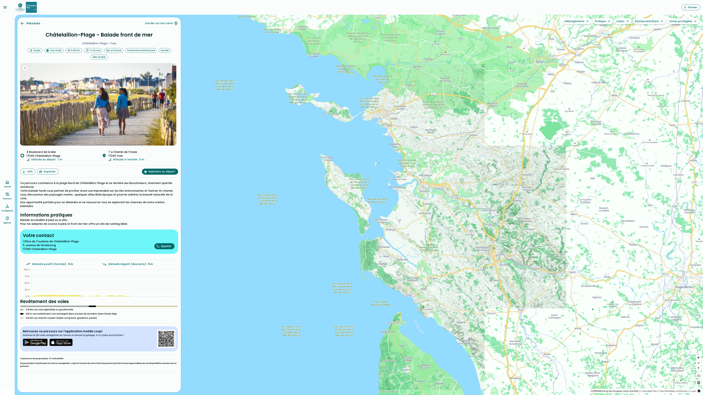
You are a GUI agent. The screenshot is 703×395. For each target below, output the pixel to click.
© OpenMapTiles (648, 390)
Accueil (7, 186)
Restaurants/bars (647, 21)
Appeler (166, 246)
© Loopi (692, 390)
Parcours (33, 23)
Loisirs (620, 21)
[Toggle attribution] (699, 391)
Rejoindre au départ (161, 171)
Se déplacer (7, 210)
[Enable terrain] (698, 375)
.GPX (30, 171)
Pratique (600, 21)
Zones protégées (680, 21)
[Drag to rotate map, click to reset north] (698, 368)
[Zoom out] (698, 363)
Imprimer (50, 171)
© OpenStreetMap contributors (672, 390)
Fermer (692, 7)
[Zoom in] (698, 357)
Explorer (7, 222)
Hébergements (574, 21)
